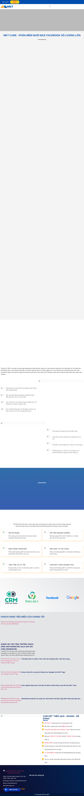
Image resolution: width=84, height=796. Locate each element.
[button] (50, 6)
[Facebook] (30, 780)
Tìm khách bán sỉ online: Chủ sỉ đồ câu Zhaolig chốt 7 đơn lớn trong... (46, 659)
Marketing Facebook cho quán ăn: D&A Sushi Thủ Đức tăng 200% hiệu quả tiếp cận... (51, 698)
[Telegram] (37, 780)
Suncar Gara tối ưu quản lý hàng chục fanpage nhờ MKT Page (43, 672)
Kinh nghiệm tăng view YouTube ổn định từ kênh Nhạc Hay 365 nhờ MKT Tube (48, 685)
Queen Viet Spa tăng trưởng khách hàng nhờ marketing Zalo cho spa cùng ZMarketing (17, 646)
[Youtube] (34, 780)
